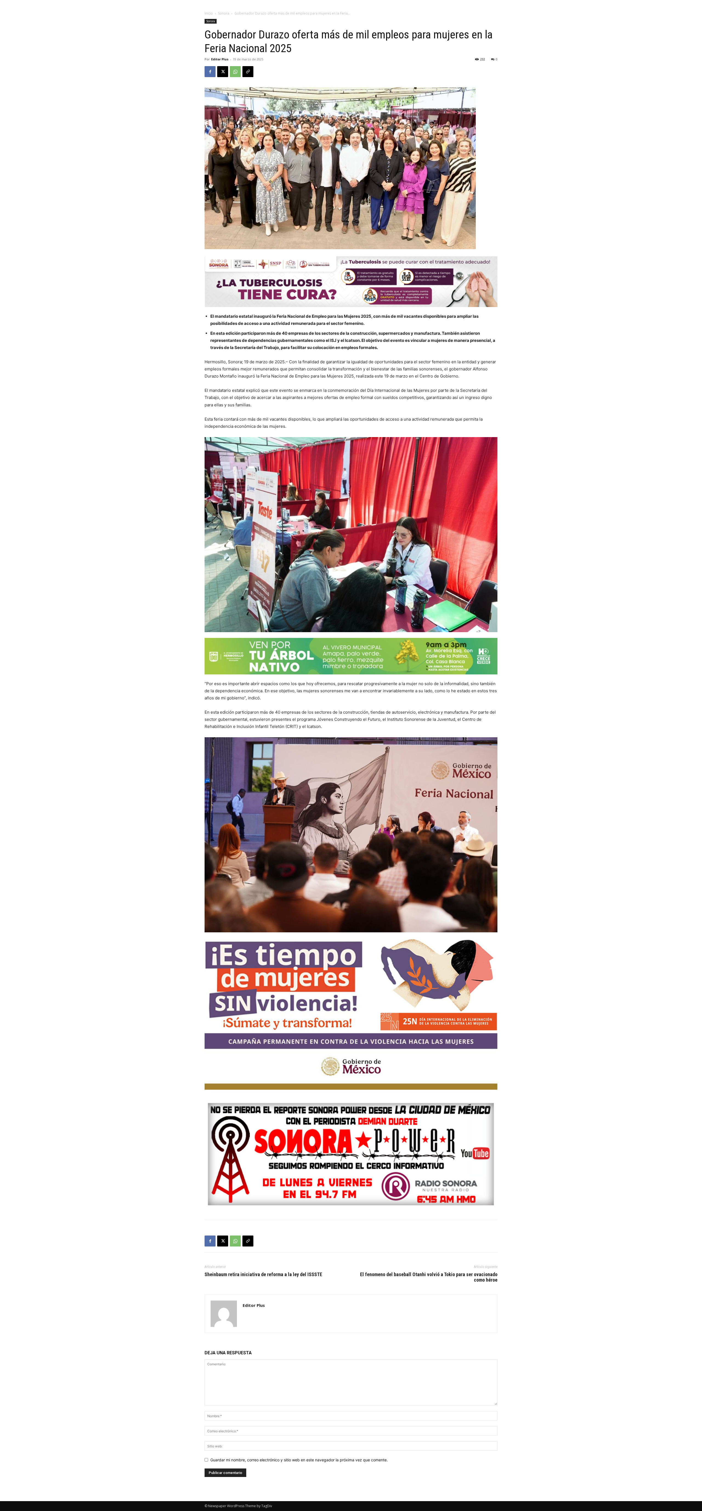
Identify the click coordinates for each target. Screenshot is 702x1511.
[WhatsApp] (235, 71)
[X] (222, 71)
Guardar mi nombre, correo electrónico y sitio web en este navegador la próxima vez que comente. (299, 1459)
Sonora (223, 13)
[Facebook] (210, 71)
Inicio (209, 13)
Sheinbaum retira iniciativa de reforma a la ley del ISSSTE (263, 1274)
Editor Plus (219, 59)
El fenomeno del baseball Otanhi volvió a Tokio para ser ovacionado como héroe (428, 1277)
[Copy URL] (247, 71)
